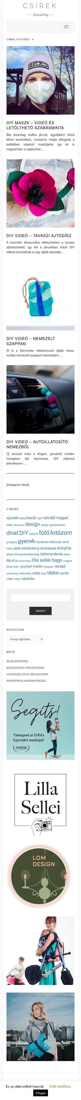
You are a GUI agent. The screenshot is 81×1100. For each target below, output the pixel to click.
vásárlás (27, 578)
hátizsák (55, 541)
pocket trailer (32, 566)
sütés (36, 572)
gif (7, 542)
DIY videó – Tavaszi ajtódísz (38, 235)
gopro (13, 542)
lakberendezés (51, 553)
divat (12, 532)
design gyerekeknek (53, 525)
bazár (31, 517)
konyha (64, 548)
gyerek (26, 541)
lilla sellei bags (47, 559)
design (32, 523)
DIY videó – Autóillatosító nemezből (37, 444)
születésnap (12, 573)
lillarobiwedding (23, 560)
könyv (9, 554)
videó (9, 579)
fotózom (61, 532)
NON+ (16, 566)
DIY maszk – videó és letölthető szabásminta (35, 125)
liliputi (10, 560)
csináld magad (55, 517)
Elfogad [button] (40, 1093)
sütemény (25, 573)
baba (23, 518)
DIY (23, 532)
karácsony (31, 548)
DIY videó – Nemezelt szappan (30, 340)
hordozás (42, 541)
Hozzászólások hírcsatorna (27, 674)
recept (60, 566)
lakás (67, 554)
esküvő (33, 534)
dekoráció (19, 525)
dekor (9, 525)
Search (40, 610)
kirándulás (48, 548)
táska (53, 572)
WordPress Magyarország (26, 680)
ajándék (12, 517)
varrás (64, 572)
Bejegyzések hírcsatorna (25, 667)
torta (43, 573)
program (49, 566)
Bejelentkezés (17, 661)
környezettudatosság (26, 554)
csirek (40, 6)
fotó (44, 532)
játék (17, 548)
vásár (17, 578)
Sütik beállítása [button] (60, 1086)
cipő (39, 518)
